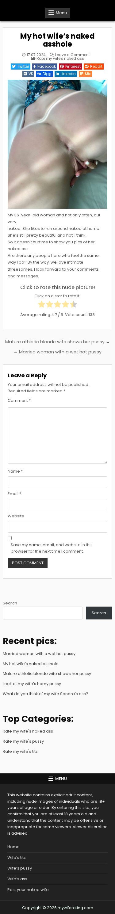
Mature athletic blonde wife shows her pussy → (57, 342)
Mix (88, 73)
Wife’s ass (17, 879)
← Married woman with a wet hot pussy (57, 352)
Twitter (23, 66)
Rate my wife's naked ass (60, 58)
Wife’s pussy (19, 868)
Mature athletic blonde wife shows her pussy (47, 673)
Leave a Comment (72, 55)
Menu (61, 13)
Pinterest (73, 66)
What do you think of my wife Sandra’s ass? (45, 694)
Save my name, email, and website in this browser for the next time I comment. (52, 548)
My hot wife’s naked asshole (57, 40)
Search (10, 603)
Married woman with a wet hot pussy (39, 654)
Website (16, 516)
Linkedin (68, 73)
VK (31, 73)
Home (13, 847)
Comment (19, 400)
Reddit (96, 66)
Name (15, 471)
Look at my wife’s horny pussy (32, 684)
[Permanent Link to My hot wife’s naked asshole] (57, 144)
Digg (47, 73)
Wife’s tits (16, 857)
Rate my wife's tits (20, 751)
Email (14, 494)
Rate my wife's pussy (23, 741)
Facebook (46, 66)
